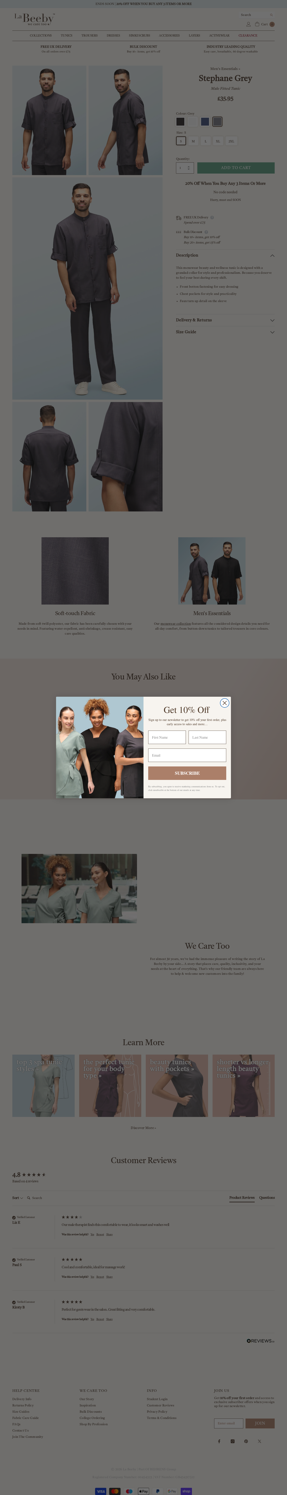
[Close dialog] (224, 703)
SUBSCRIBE (187, 773)
